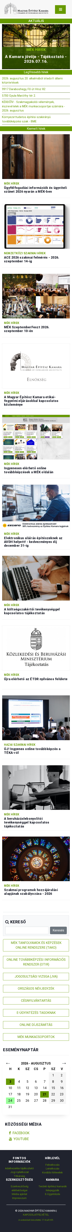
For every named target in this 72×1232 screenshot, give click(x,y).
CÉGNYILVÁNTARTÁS (36, 1001)
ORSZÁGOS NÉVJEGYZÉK (36, 988)
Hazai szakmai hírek (20, 744)
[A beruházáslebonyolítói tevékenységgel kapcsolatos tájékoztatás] (36, 787)
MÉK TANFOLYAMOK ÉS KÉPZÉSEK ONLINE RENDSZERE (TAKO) (36, 945)
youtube (21, 1139)
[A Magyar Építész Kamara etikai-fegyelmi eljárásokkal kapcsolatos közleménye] (36, 366)
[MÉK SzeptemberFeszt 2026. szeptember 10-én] (36, 296)
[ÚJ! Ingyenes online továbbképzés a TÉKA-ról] (36, 717)
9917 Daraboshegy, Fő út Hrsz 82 (23, 89)
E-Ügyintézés (52, 1194)
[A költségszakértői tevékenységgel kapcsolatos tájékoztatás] (36, 578)
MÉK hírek (37, 50)
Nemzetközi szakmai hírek (25, 253)
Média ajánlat (19, 1194)
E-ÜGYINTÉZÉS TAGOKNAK (36, 1013)
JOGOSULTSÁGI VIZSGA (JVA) (36, 976)
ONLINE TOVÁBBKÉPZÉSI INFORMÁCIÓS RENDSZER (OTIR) (36, 962)
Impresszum (19, 1198)
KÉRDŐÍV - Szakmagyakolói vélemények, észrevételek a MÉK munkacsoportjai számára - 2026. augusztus (33, 106)
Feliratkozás (52, 1164)
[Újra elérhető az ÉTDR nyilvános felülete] (36, 648)
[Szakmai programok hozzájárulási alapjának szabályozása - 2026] (36, 859)
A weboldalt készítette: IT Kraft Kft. (36, 1220)
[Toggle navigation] (60, 9)
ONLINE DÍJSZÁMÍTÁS (36, 1025)
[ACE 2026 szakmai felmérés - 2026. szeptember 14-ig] (36, 226)
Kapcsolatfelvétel (36, 1214)
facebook (21, 1133)
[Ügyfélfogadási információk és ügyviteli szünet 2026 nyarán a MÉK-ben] (36, 156)
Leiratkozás (52, 1168)
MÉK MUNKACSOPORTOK (36, 1037)
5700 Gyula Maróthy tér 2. (19, 95)
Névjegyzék (52, 1190)
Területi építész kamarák (52, 1186)
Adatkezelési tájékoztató (19, 1168)
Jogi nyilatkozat (19, 1172)
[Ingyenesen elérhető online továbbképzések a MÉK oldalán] (36, 437)
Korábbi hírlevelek (52, 1172)
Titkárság (19, 1176)
